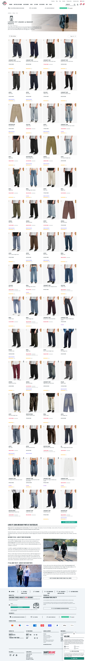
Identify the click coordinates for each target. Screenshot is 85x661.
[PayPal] (57, 625)
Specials (63, 1)
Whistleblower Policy (29, 658)
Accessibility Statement (30, 659)
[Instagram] (10, 655)
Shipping (12, 591)
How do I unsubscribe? (14, 610)
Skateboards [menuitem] (26, 4)
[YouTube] (16, 655)
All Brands (62, 634)
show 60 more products (70, 522)
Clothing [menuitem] (36, 4)
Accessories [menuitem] (42, 4)
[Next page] (75, 36)
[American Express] (35, 625)
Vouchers (53, 1)
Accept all (75, 658)
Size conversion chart (46, 637)
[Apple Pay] (65, 625)
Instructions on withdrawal (47, 636)
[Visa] (27, 625)
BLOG (62, 638)
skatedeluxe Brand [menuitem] (18, 4)
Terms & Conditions (29, 654)
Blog (57, 1)
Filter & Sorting (13, 36)
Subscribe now (20, 607)
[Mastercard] (12, 625)
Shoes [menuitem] (31, 4)
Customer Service (74, 591)
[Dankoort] (42, 625)
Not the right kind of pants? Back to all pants (61, 578)
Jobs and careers (63, 635)
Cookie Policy (28, 656)
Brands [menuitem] (10, 4)
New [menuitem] (47, 4)
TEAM (62, 639)
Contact (44, 642)
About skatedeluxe (63, 633)
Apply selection (75, 651)
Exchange (37, 591)
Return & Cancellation (46, 635)
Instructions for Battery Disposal (48, 641)
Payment (44, 633)
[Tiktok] (13, 655)
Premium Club (69, 1)
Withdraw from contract (47, 644)
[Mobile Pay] (50, 625)
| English (82, 1)
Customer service (76, 1)
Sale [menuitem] (51, 4)
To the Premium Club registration (61, 608)
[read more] (32, 29)
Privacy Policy (28, 655)
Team (60, 1)
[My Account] (77, 4)
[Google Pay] (72, 625)
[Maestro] (20, 625)
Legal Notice (28, 651)
